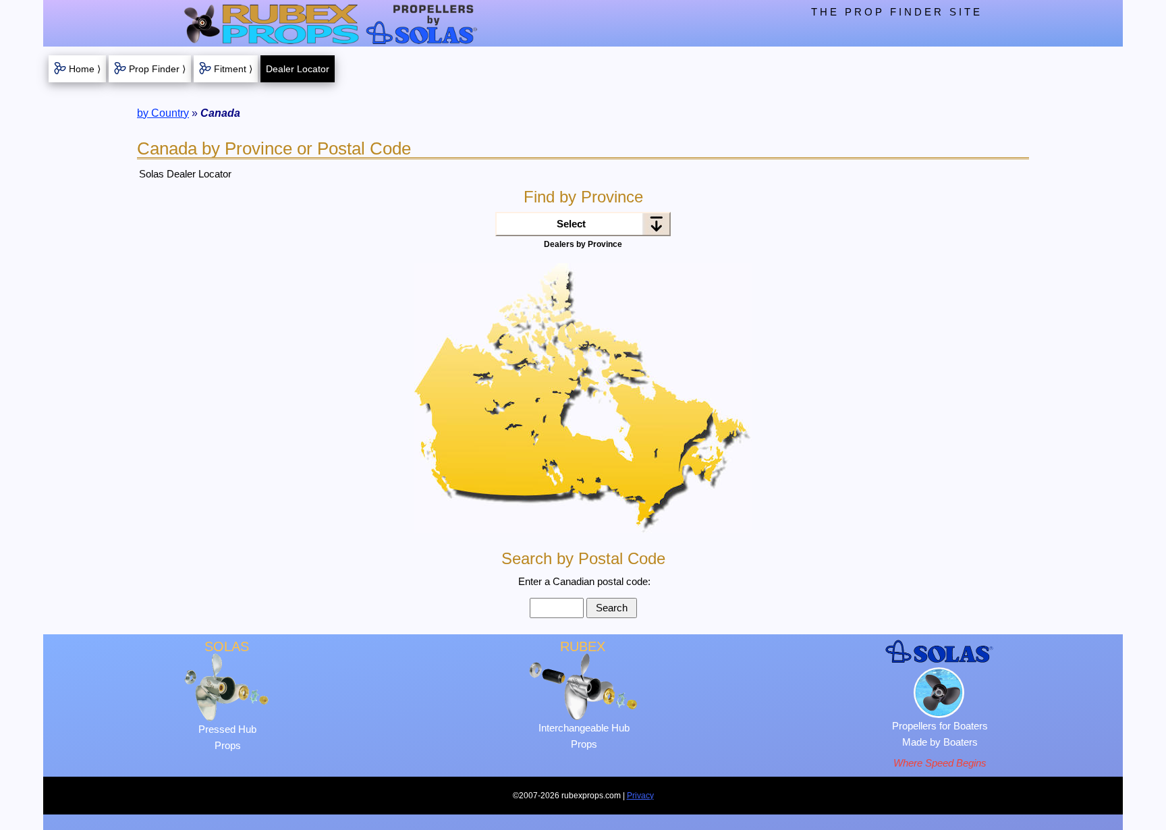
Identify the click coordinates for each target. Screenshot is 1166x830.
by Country (163, 113)
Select (571, 223)
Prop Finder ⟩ (157, 68)
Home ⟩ (85, 68)
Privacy (640, 795)
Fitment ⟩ (233, 68)
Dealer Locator (297, 68)
